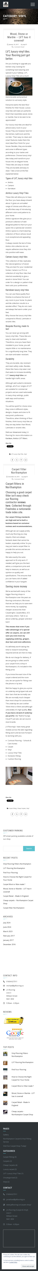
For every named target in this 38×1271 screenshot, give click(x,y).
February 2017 (9, 936)
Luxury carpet (8, 1169)
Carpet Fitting (13, 808)
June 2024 (7, 927)
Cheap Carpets (21, 808)
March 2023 (7, 931)
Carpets (6, 1161)
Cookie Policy (13, 1262)
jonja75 (25, 44)
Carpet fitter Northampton (19, 471)
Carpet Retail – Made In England (15, 896)
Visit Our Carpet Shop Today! (14, 1146)
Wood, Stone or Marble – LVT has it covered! (19, 37)
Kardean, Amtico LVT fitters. (17, 438)
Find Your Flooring (10, 872)
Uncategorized (9, 1177)
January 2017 (8, 940)
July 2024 (6, 923)
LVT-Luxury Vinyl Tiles (17, 454)
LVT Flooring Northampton (14, 868)
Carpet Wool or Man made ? (14, 884)
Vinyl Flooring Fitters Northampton (17, 864)
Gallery (6, 1135)
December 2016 (9, 944)
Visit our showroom (13, 432)
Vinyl (25, 454)
